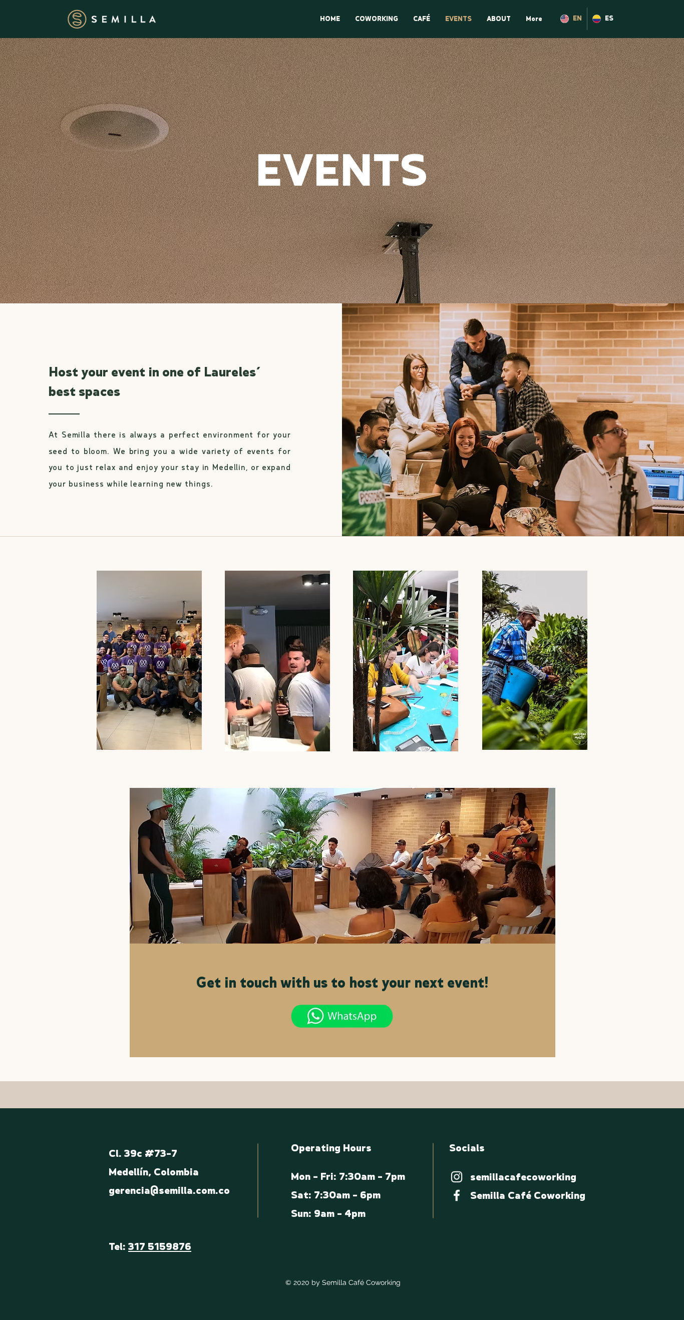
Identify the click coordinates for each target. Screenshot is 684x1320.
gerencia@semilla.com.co (169, 1190)
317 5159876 (159, 1246)
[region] (149, 660)
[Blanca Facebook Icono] (456, 1195)
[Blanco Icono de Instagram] (456, 1176)
